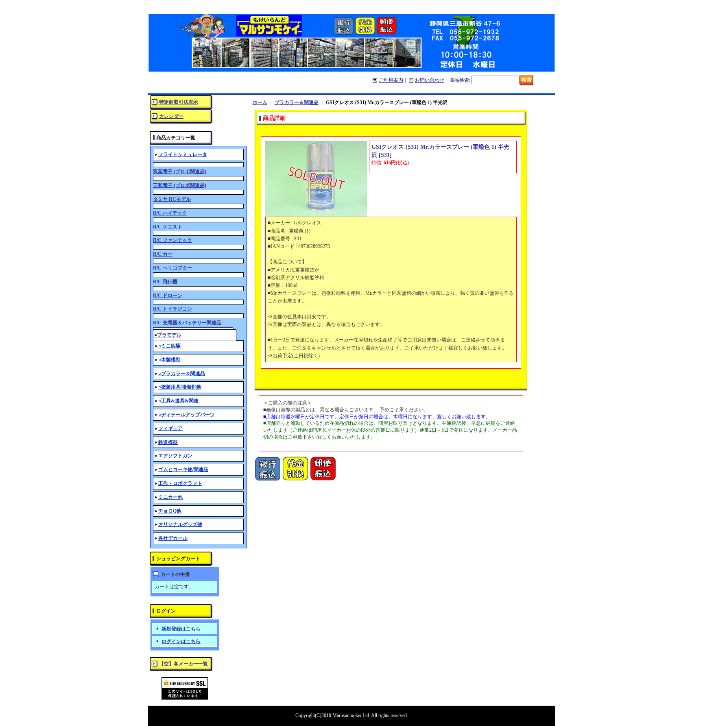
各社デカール (173, 538)
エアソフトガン (175, 456)
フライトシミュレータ (182, 154)
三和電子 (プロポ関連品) (179, 185)
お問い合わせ (429, 80)
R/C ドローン (167, 295)
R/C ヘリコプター (172, 268)
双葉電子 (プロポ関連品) (179, 171)
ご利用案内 (391, 80)
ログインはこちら (181, 641)
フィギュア (170, 428)
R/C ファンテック (172, 240)
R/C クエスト (167, 227)
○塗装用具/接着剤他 (179, 387)
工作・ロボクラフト (180, 483)
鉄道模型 (168, 442)
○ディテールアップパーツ (186, 414)
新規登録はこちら (181, 629)
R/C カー (162, 254)
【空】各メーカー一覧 (183, 664)
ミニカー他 (170, 497)
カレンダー (171, 116)
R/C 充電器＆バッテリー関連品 (187, 323)
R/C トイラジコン (172, 309)
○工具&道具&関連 (178, 401)
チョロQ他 (169, 511)
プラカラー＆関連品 (297, 102)
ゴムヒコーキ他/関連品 (183, 469)
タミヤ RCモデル (172, 199)
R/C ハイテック (170, 213)
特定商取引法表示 (178, 102)
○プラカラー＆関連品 (181, 373)
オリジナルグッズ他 (180, 524)
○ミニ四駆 (169, 346)
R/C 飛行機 (165, 282)
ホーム (260, 102)
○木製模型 (169, 360)
